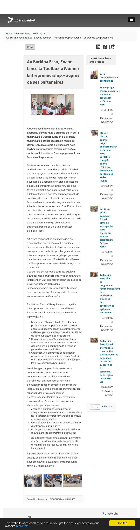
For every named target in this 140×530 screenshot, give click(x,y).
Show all (108, 406)
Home (9, 33)
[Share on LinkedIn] (98, 47)
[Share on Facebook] (105, 47)
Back (30, 47)
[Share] (112, 47)
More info (22, 526)
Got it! (121, 523)
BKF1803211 (40, 33)
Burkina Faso (23, 33)
